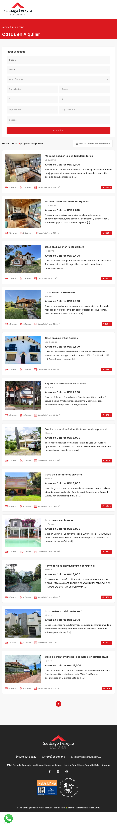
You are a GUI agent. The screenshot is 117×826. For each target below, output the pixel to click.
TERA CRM (95, 808)
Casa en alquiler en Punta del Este (64, 247)
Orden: (83, 143)
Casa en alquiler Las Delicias (61, 338)
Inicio (5, 27)
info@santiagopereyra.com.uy (86, 756)
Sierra (71, 808)
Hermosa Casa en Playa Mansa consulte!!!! (70, 565)
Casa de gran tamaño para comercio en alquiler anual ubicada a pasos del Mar (76, 657)
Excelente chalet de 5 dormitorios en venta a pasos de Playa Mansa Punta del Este (76, 429)
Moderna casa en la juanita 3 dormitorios (69, 156)
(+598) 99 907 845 (54, 756)
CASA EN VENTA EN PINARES (60, 292)
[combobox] (58, 60)
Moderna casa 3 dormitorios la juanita (67, 201)
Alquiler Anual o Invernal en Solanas (65, 383)
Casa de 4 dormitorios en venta (63, 474)
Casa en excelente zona (59, 520)
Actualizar (58, 130)
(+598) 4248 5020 (26, 756)
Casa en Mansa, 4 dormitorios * (63, 611)
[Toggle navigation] (113, 9)
